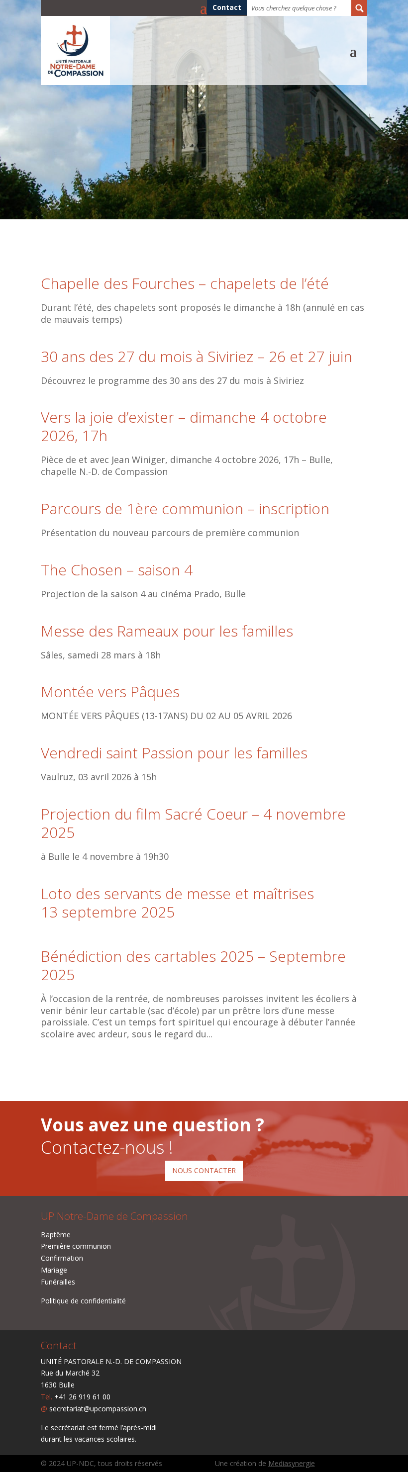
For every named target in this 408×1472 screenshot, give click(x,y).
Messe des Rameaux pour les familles (167, 631)
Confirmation (62, 1258)
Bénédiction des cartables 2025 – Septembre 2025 (193, 965)
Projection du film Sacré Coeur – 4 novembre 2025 (193, 823)
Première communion (76, 1246)
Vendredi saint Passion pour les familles (174, 752)
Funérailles (58, 1282)
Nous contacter (204, 1170)
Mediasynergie (291, 1463)
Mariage (54, 1270)
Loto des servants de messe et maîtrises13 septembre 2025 (177, 902)
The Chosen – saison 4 (117, 569)
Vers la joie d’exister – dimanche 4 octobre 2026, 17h (184, 426)
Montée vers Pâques (110, 691)
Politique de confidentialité (83, 1300)
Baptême (56, 1234)
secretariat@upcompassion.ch (97, 1408)
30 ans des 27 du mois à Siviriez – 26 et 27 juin (196, 356)
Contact (226, 8)
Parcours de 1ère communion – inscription (185, 508)
